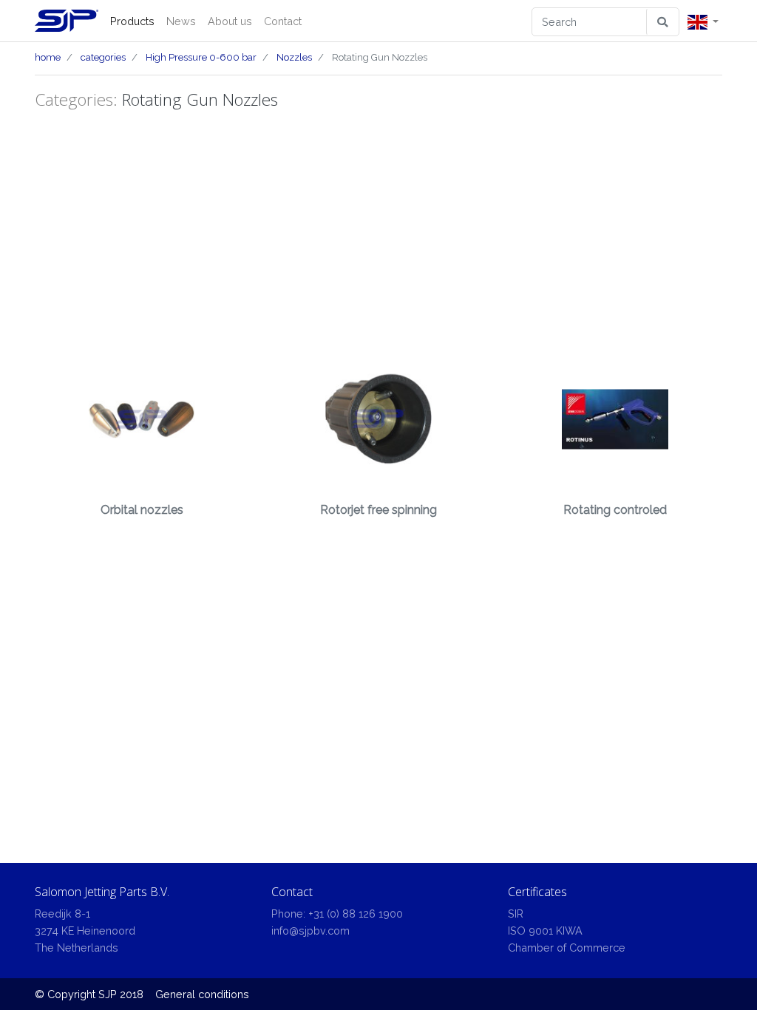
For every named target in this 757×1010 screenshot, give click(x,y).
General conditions (202, 994)
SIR (515, 913)
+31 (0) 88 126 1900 (355, 913)
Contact (283, 21)
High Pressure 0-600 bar (201, 57)
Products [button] (132, 21)
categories (103, 57)
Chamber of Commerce (566, 947)
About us (230, 21)
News (181, 21)
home (48, 57)
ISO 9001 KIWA (545, 930)
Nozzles (294, 57)
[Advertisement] (378, 227)
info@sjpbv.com (310, 930)
